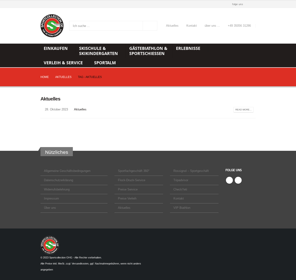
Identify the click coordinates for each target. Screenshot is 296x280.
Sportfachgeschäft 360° (133, 171)
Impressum (51, 198)
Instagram (238, 180)
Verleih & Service (63, 62)
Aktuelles (172, 25)
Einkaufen (56, 48)
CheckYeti (180, 189)
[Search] (150, 25)
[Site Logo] (52, 25)
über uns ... (212, 25)
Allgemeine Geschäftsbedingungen (67, 171)
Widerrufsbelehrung (57, 189)
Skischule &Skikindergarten (98, 50)
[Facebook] (246, 4)
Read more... (243, 109)
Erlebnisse (188, 48)
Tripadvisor (180, 180)
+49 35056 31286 (239, 25)
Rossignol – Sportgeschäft (191, 171)
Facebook (229, 180)
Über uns (50, 207)
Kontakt (191, 25)
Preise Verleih (127, 198)
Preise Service (128, 189)
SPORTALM (105, 62)
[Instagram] (253, 4)
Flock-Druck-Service (131, 180)
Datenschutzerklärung (58, 180)
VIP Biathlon (181, 207)
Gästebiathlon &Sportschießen (148, 50)
